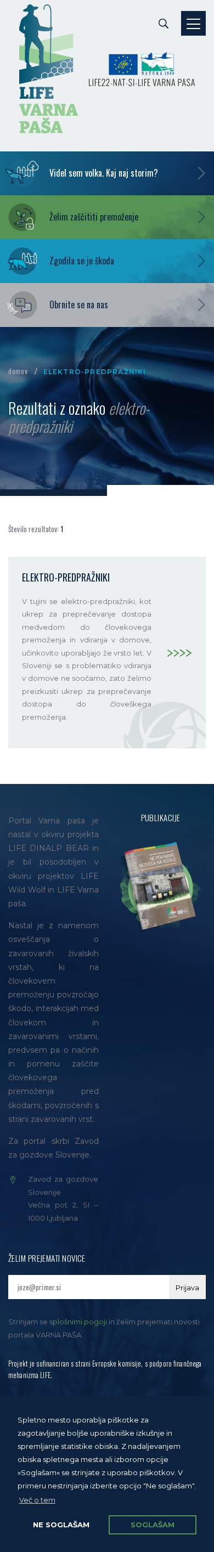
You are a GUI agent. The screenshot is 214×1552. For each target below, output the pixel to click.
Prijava (187, 1287)
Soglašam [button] (152, 1524)
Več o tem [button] (37, 1499)
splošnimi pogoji (78, 1321)
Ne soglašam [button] (61, 1524)
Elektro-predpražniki (66, 577)
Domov (17, 370)
